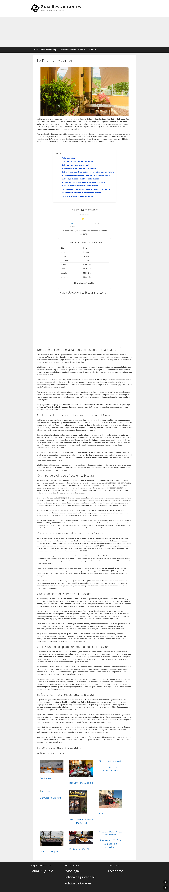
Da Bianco (45, 778)
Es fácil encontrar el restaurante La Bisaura (83, 193)
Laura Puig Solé (42, 871)
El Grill (102, 813)
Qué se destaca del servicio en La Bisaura (81, 186)
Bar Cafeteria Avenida (81, 782)
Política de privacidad (79, 877)
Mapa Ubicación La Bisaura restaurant (80, 168)
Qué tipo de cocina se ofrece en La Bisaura (81, 179)
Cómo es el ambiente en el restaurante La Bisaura (84, 182)
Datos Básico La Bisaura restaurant (78, 161)
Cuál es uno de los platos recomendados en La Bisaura (87, 189)
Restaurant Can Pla (79, 849)
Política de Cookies (77, 883)
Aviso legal (72, 871)
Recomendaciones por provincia (72, 50)
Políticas (91, 50)
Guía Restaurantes (60, 6)
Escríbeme (115, 871)
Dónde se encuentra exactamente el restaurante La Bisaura (89, 172)
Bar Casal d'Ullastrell (51, 797)
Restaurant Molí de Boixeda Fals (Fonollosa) (110, 844)
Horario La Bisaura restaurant (76, 165)
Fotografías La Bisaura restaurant (79, 196)
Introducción (69, 158)
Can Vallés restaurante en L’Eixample (45, 50)
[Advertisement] (84, 32)
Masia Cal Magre (49, 851)
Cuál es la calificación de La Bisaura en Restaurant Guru (87, 175)
